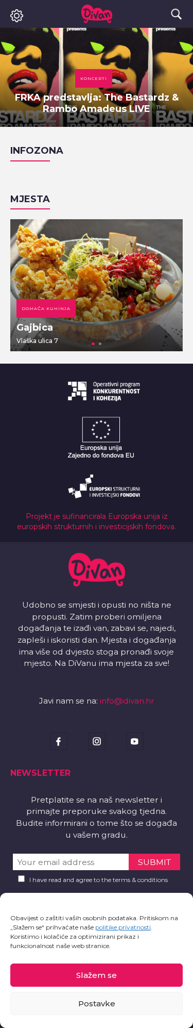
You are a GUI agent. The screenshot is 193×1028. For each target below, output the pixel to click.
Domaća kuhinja (46, 308)
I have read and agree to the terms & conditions (98, 880)
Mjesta (30, 199)
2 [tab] (100, 344)
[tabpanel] (96, 285)
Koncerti (93, 78)
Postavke (96, 1003)
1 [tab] (93, 344)
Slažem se (96, 975)
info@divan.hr (127, 701)
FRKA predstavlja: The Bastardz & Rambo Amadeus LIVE (97, 103)
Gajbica (34, 327)
